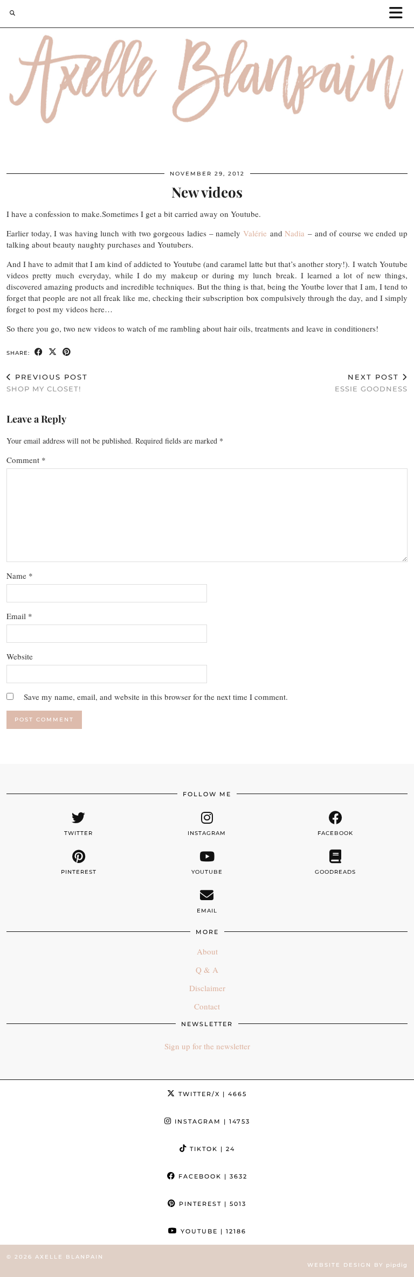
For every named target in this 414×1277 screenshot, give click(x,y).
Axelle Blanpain (69, 1256)
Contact (207, 1006)
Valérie (255, 233)
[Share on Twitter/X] (53, 352)
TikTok (211, 1149)
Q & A (207, 969)
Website (19, 656)
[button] (399, 14)
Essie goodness (371, 383)
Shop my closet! (47, 383)
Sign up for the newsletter (207, 1046)
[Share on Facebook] (39, 352)
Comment (26, 459)
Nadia (295, 233)
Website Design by (357, 1264)
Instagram (211, 1121)
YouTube (212, 1231)
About (207, 951)
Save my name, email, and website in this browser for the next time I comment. (156, 696)
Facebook (211, 1176)
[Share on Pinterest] (67, 352)
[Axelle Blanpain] (207, 81)
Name (19, 575)
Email (19, 616)
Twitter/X (211, 1094)
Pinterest (211, 1204)
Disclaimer (207, 988)
